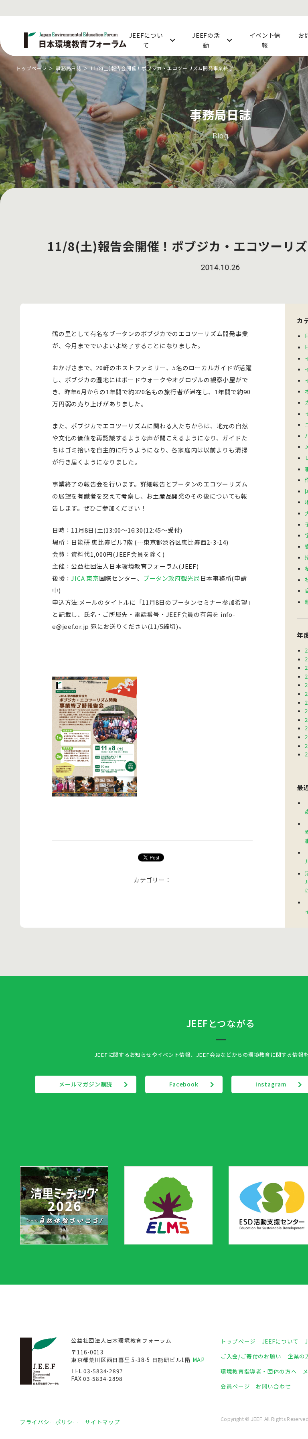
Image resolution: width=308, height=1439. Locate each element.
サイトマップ (102, 1422)
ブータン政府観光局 (171, 578)
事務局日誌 (68, 68)
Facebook (183, 1084)
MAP (198, 1360)
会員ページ (235, 1386)
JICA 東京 (85, 578)
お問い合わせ (273, 1386)
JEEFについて (280, 1341)
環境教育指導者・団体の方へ (259, 1371)
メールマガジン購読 (85, 1084)
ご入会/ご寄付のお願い (251, 1356)
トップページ (31, 68)
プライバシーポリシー (49, 1422)
